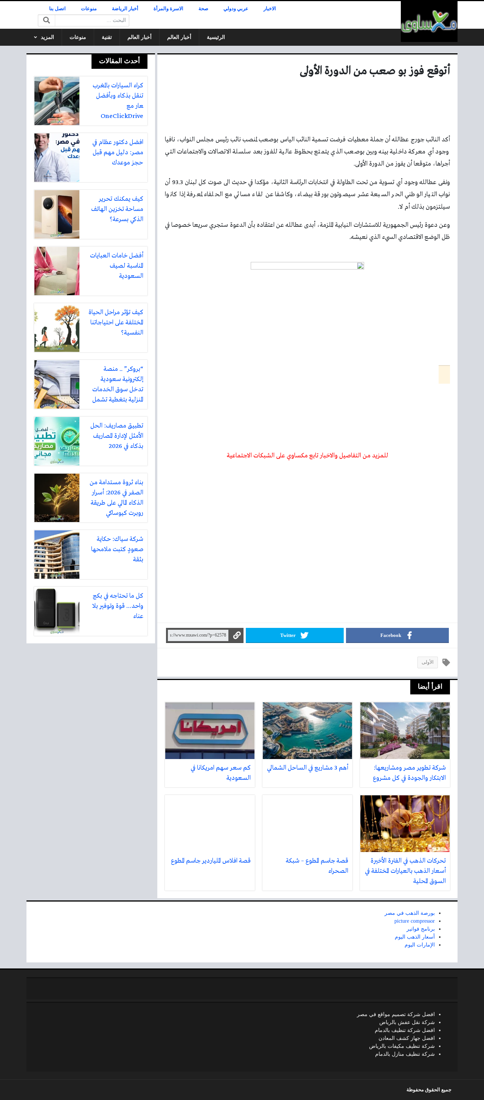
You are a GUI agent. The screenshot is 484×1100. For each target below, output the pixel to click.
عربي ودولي (235, 8)
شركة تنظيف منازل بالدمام (405, 1054)
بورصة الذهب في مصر (410, 913)
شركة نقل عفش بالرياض (407, 1022)
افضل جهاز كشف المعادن (407, 1038)
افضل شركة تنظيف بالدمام (405, 1030)
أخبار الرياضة (125, 8)
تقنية (107, 37)
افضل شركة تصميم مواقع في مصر (396, 1014)
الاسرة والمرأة (168, 8)
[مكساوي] (429, 21)
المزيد (47, 37)
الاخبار (270, 8)
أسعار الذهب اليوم (415, 937)
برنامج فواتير (420, 929)
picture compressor (414, 921)
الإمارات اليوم (420, 945)
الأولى (428, 662)
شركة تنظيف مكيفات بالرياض (402, 1046)
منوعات (89, 8)
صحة (203, 8)
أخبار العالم (179, 37)
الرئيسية (216, 37)
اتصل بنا (57, 8)
